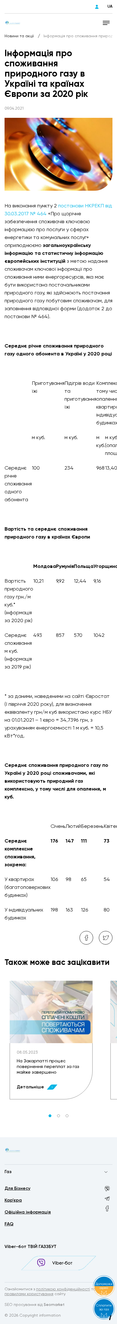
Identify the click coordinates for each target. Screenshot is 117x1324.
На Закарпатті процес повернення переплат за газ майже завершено (48, 1067)
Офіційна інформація (28, 1212)
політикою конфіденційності (63, 1289)
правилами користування (29, 1294)
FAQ (9, 1224)
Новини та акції (20, 36)
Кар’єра (13, 1200)
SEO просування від (34, 1305)
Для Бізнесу (17, 1188)
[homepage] (12, 22)
